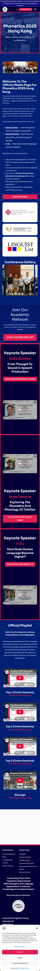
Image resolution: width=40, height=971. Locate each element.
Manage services (19, 946)
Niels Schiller (12, 128)
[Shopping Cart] (17, 9)
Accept (20, 952)
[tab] (5, 295)
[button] (37, 928)
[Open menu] (35, 9)
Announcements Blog (8, 855)
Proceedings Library (7, 861)
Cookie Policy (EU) (26, 863)
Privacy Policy (24, 968)
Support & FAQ (25, 857)
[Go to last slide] (4, 280)
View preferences (20, 963)
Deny (20, 958)
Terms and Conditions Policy (28, 867)
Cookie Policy (14, 968)
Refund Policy (24, 872)
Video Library (7, 866)
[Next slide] (36, 280)
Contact (22, 854)
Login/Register (25, 9)
